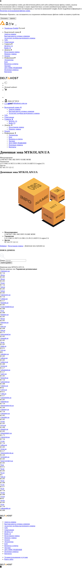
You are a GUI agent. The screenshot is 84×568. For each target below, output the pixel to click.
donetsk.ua (4, 303)
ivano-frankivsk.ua (7, 307)
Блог (6, 62)
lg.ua (2, 342)
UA (5, 104)
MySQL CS (8, 46)
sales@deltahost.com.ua (17, 103)
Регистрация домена (12, 52)
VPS (6, 40)
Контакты (8, 72)
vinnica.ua (4, 386)
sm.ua (3, 287)
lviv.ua (3, 350)
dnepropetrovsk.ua (7, 405)
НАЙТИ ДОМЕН (6, 263)
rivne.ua (3, 449)
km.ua (3, 330)
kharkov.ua (5, 314)
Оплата (7, 56)
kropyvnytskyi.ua (7, 461)
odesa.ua (4, 445)
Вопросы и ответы (11, 64)
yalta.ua (3, 394)
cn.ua (3, 421)
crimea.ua (4, 299)
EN (8, 104)
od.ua (3, 291)
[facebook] (1, 518)
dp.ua (3, 279)
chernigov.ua (5, 413)
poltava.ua (4, 362)
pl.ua (2, 481)
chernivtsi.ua (5, 437)
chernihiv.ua (5, 417)
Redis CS (7, 48)
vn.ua (3, 496)
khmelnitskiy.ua (6, 433)
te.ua (2, 488)
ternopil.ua (4, 378)
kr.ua (2, 469)
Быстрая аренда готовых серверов (17, 36)
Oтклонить (4, 18)
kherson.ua (4, 322)
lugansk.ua (4, 338)
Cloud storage (9, 42)
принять (12, 18)
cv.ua (2, 441)
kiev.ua (3, 326)
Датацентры (8, 60)
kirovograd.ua (5, 334)
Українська (8, 28)
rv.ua (2, 485)
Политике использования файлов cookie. (15, 11)
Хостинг (7, 66)
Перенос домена (10, 54)
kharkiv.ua (4, 429)
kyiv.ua (3, 425)
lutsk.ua (3, 346)
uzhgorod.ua (5, 382)
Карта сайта (8, 559)
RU (11, 104)
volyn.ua (4, 390)
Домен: (2, 260)
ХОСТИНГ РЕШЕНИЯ (13, 68)
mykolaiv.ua (5, 457)
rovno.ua (4, 366)
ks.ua (2, 473)
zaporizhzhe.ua (6, 398)
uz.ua (3, 492)
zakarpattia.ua (5, 508)
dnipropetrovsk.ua (7, 453)
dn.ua (3, 275)
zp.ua (3, 500)
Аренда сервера (10, 34)
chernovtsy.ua (5, 295)
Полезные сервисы (11, 70)
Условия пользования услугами (16, 557)
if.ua (2, 311)
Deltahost (3, 246)
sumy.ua (4, 374)
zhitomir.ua (5, 401)
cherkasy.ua (5, 409)
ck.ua (3, 283)
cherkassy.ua (5, 271)
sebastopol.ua (5, 370)
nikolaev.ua (5, 354)
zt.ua (2, 504)
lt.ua (2, 465)
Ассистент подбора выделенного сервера (19, 38)
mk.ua (3, 477)
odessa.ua (4, 358)
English (15, 28)
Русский (22, 28)
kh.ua (3, 318)
